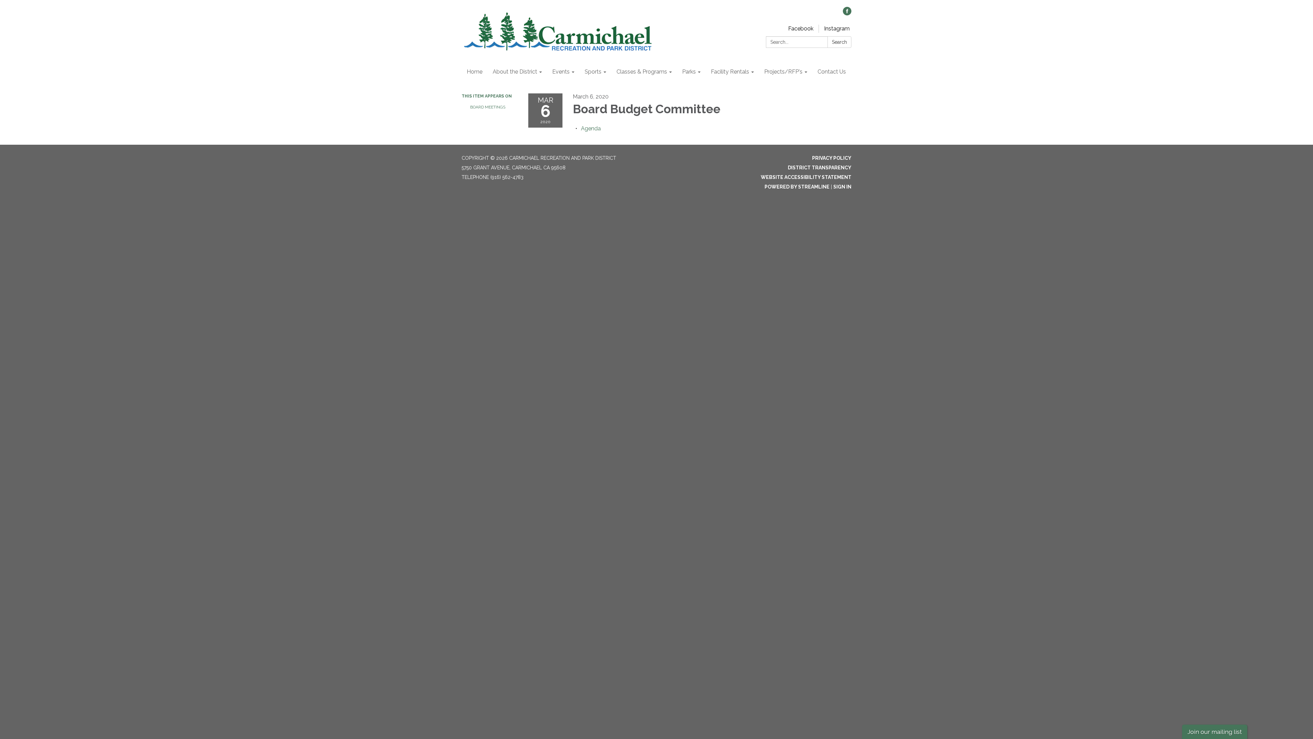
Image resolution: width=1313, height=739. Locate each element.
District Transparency (819, 167)
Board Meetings (487, 107)
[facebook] (847, 13)
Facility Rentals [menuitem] (730, 71)
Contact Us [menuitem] (832, 71)
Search (839, 42)
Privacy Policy (831, 158)
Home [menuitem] (474, 71)
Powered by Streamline (797, 187)
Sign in (842, 187)
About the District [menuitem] (515, 71)
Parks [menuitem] (689, 71)
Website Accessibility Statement (806, 177)
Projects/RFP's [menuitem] (783, 71)
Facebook (800, 28)
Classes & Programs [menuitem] (641, 71)
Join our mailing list (1215, 731)
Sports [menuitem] (593, 71)
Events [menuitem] (561, 71)
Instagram (837, 28)
